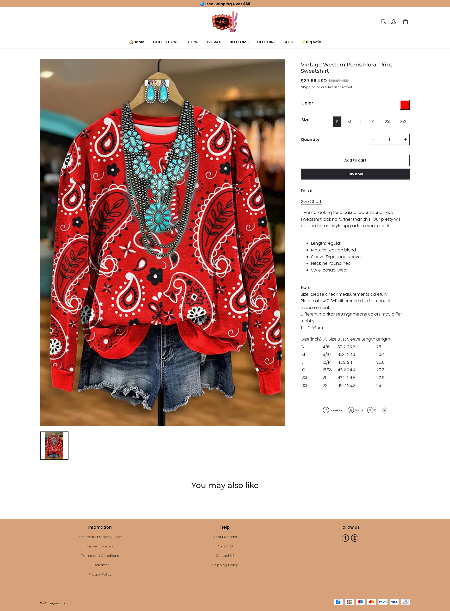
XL (373, 122)
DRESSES (213, 42)
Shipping (308, 87)
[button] (383, 21)
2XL (388, 122)
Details (308, 191)
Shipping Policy (225, 565)
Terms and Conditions (100, 555)
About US (225, 546)
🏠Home (137, 42)
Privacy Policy (100, 574)
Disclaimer (100, 565)
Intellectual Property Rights (100, 536)
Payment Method (100, 546)
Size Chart (311, 202)
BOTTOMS (239, 42)
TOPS (192, 42)
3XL (403, 122)
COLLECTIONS (166, 42)
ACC (289, 42)
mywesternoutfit (60, 603)
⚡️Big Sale (311, 42)
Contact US (225, 555)
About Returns (225, 536)
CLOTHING (267, 42)
